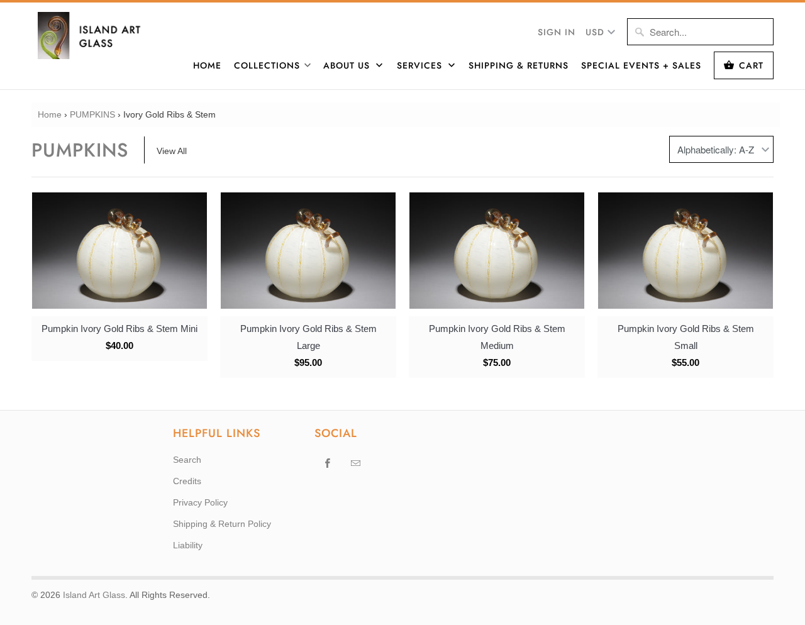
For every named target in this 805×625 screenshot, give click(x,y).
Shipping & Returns (519, 65)
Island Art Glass (94, 595)
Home (207, 65)
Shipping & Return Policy (222, 524)
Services (421, 65)
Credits (187, 481)
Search (187, 460)
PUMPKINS (92, 114)
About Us (348, 65)
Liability (188, 545)
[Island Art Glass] (97, 35)
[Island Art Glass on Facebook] (328, 463)
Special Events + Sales (641, 65)
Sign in (556, 32)
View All (172, 151)
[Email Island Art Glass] (356, 463)
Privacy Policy (200, 502)
